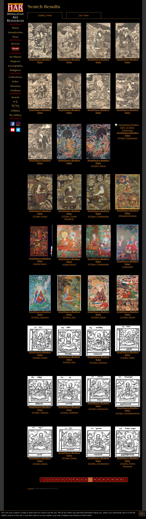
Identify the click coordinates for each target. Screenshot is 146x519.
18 (112, 480)
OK (142, 514)
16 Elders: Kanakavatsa (127, 135)
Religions (15, 70)
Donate (15, 48)
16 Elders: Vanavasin (40, 314)
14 (95, 480)
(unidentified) (127, 264)
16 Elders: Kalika (127, 355)
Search (15, 97)
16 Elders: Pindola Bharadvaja (69, 215)
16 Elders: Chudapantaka (98, 213)
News (15, 36)
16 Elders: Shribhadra (69, 410)
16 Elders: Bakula (40, 461)
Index (15, 81)
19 (117, 480)
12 (86, 480)
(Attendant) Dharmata (127, 213)
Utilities (15, 110)
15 (99, 480)
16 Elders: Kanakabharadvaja (127, 410)
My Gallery (15, 115)
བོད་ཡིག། (15, 106)
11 (81, 480)
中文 (15, 101)
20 (121, 480)
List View (84, 15)
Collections (15, 77)
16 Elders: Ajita (69, 314)
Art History (15, 56)
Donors (15, 43)
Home (15, 28)
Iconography (15, 65)
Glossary (15, 86)
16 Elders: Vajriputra (40, 410)
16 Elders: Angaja (40, 213)
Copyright (31, 488)
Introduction (15, 32)
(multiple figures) (40, 261)
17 (108, 480)
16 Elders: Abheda (127, 314)
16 (104, 480)
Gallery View (45, 15)
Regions (15, 61)
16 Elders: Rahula (98, 163)
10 (77, 480)
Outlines (15, 90)
